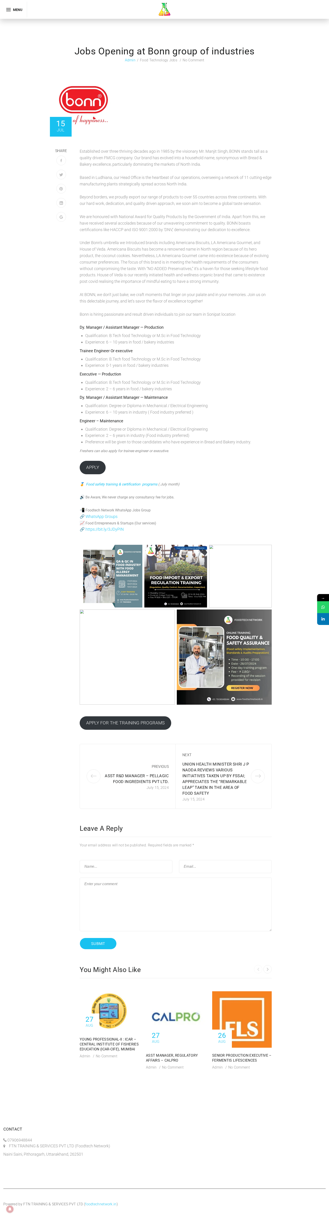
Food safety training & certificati (111, 484)
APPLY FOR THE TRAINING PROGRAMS (125, 722)
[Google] (61, 217)
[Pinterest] (61, 188)
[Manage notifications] (9, 1209)
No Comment (193, 60)
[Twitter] (61, 174)
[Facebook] (61, 160)
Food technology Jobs (158, 60)
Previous (160, 766)
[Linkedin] (323, 619)
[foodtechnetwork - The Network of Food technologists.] (164, 9)
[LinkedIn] (61, 203)
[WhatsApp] (323, 607)
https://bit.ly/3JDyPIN (104, 529)
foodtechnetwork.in (100, 1204)
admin (130, 60)
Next (187, 755)
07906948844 (19, 1140)
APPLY (92, 467)
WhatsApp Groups (101, 516)
